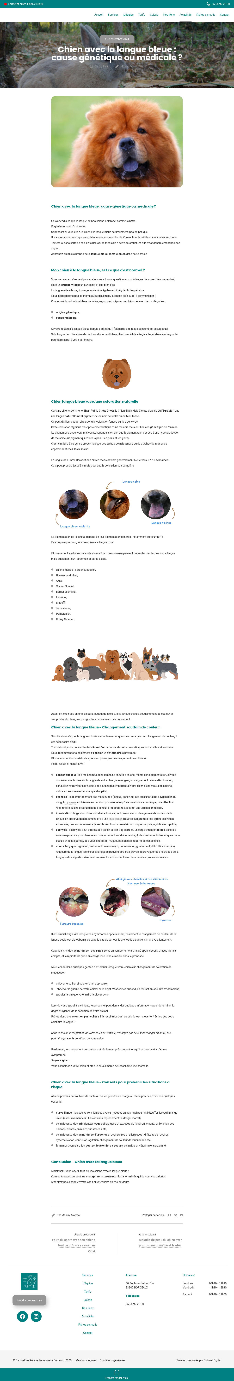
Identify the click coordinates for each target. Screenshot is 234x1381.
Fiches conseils (205, 14)
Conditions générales (112, 1360)
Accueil (98, 14)
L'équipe (128, 14)
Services (113, 14)
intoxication (115, 818)
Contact (224, 14)
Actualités (186, 14)
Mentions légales (86, 1360)
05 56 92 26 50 (135, 1304)
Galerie (154, 14)
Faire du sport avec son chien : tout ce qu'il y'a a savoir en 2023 (73, 1245)
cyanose (70, 802)
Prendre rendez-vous (29, 1300)
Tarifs (141, 14)
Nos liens (169, 14)
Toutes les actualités (18, 27)
